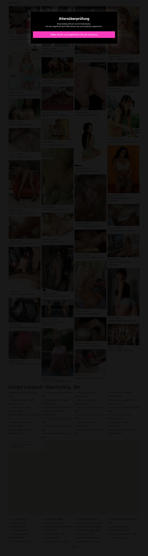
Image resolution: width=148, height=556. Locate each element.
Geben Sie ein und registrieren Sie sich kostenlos (74, 34)
